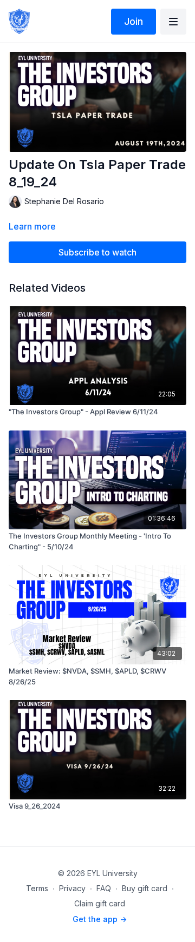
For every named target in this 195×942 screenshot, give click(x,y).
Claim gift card (99, 903)
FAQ (103, 888)
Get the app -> (100, 919)
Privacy (72, 888)
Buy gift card (144, 888)
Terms (37, 888)
